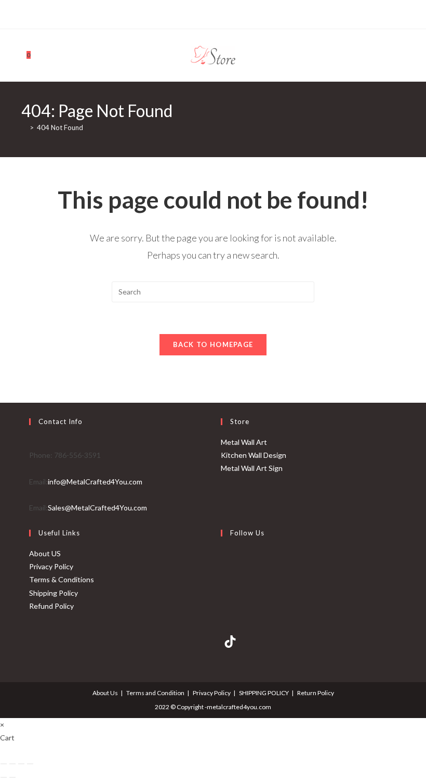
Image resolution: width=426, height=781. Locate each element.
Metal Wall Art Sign (252, 468)
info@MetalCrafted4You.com (95, 481)
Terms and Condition (155, 693)
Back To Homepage (213, 344)
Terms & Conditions (61, 579)
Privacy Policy (51, 566)
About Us (105, 693)
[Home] (23, 127)
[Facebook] (195, 13)
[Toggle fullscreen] (12, 764)
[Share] (21, 764)
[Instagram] (217, 13)
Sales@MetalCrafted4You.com (97, 507)
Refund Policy (51, 605)
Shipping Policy (53, 592)
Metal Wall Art (244, 442)
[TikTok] (229, 13)
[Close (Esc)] (30, 764)
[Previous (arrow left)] (3, 777)
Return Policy (315, 693)
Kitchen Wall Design (253, 455)
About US (45, 553)
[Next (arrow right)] (12, 777)
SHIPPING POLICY (264, 693)
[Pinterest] (205, 13)
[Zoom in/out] (3, 764)
